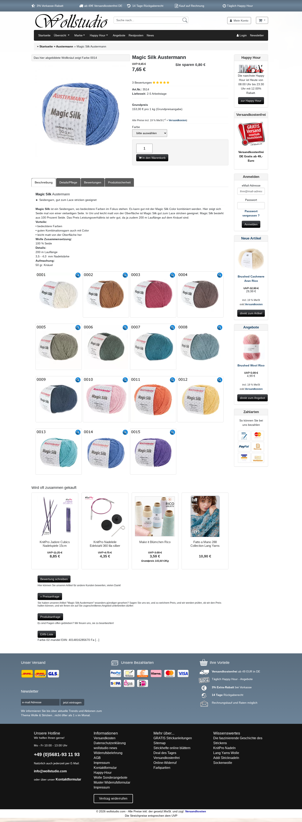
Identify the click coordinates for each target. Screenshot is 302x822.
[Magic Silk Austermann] (80, 111)
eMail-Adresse (251, 185)
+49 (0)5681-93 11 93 (57, 754)
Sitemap (159, 743)
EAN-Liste (46, 634)
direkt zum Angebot (252, 397)
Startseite (44, 35)
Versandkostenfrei (166, 758)
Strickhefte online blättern (171, 748)
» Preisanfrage (49, 596)
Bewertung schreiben (54, 579)
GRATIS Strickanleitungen (172, 738)
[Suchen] (184, 20)
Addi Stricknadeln (226, 758)
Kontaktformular (68, 779)
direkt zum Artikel (251, 313)
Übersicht (60, 35)
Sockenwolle (222, 762)
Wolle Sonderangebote (110, 777)
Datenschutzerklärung (110, 743)
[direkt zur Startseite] (71, 21)
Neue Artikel (251, 238)
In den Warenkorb (154, 157)
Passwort (251, 199)
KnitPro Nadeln (224, 748)
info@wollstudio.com (50, 771)
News (150, 35)
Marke (78, 35)
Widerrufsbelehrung (108, 753)
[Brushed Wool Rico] (251, 348)
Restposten (136, 35)
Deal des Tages (164, 753)
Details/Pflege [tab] (68, 182)
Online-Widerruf (164, 762)
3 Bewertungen (142, 82)
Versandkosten (177, 120)
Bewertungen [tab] (92, 182)
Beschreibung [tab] (44, 182)
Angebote (119, 35)
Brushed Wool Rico (251, 365)
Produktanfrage (50, 616)
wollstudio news (105, 748)
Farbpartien (161, 767)
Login (243, 35)
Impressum (102, 762)
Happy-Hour (103, 772)
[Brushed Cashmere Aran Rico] (251, 259)
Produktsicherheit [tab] (119, 182)
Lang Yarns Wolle (226, 753)
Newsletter (257, 35)
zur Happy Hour (251, 100)
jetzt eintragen (72, 702)
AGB (97, 758)
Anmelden (251, 224)
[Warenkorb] (262, 20)
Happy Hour (97, 35)
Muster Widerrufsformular (112, 782)
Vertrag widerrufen (113, 798)
